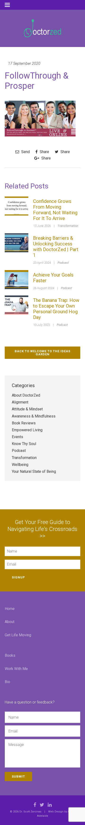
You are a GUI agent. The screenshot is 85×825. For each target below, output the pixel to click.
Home (10, 608)
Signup (18, 577)
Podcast (63, 262)
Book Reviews (24, 423)
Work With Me (16, 668)
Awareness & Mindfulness (33, 416)
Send (25, 152)
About (9, 621)
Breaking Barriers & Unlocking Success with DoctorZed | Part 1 (55, 246)
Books (10, 655)
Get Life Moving (18, 635)
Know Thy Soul (24, 443)
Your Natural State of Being (34, 471)
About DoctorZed (26, 395)
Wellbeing (20, 464)
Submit (18, 776)
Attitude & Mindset (27, 409)
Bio (7, 682)
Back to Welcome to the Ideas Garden (42, 352)
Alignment (20, 402)
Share (44, 152)
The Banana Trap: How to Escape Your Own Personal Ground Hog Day (56, 308)
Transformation (68, 226)
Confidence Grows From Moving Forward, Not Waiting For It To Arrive (55, 209)
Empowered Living (27, 430)
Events (17, 437)
